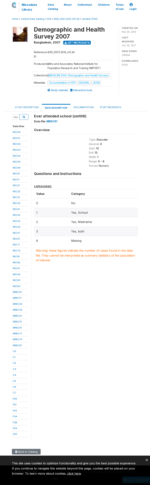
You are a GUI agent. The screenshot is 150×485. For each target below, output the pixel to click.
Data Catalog (53, 6)
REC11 (16, 179)
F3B (15, 422)
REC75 (16, 250)
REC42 (16, 214)
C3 (14, 369)
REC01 (16, 173)
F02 (15, 410)
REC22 (16, 191)
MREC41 (17, 315)
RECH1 (16, 138)
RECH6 (16, 167)
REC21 (16, 185)
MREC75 (17, 339)
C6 (14, 386)
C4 (14, 374)
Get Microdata (78, 42)
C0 (14, 351)
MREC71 (17, 333)
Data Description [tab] (56, 107)
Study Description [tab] (27, 107)
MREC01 (17, 292)
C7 (14, 392)
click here (74, 473)
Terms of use (120, 6)
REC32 (16, 203)
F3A (15, 416)
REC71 (16, 244)
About (68, 4)
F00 (15, 398)
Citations (104, 4)
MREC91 (17, 345)
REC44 (16, 226)
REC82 (16, 262)
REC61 (16, 238)
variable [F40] (89, 19)
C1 (14, 357)
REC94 (16, 274)
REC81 (16, 256)
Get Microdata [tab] (111, 107)
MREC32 (17, 309)
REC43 (16, 220)
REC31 (16, 197)
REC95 (16, 280)
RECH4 (16, 155)
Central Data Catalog (32, 19)
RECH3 (16, 149)
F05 (15, 434)
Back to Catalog (28, 451)
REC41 (16, 209)
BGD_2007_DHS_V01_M (66, 19)
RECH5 (16, 161)
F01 (14, 404)
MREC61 (17, 327)
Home (15, 19)
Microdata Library (29, 7)
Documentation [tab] (84, 107)
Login (133, 8)
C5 (14, 380)
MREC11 (17, 297)
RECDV (17, 286)
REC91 (16, 268)
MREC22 (17, 303)
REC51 (16, 232)
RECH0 (16, 132)
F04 (15, 428)
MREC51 (17, 321)
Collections (84, 4)
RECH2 (16, 143)
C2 (14, 363)
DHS (49, 19)
